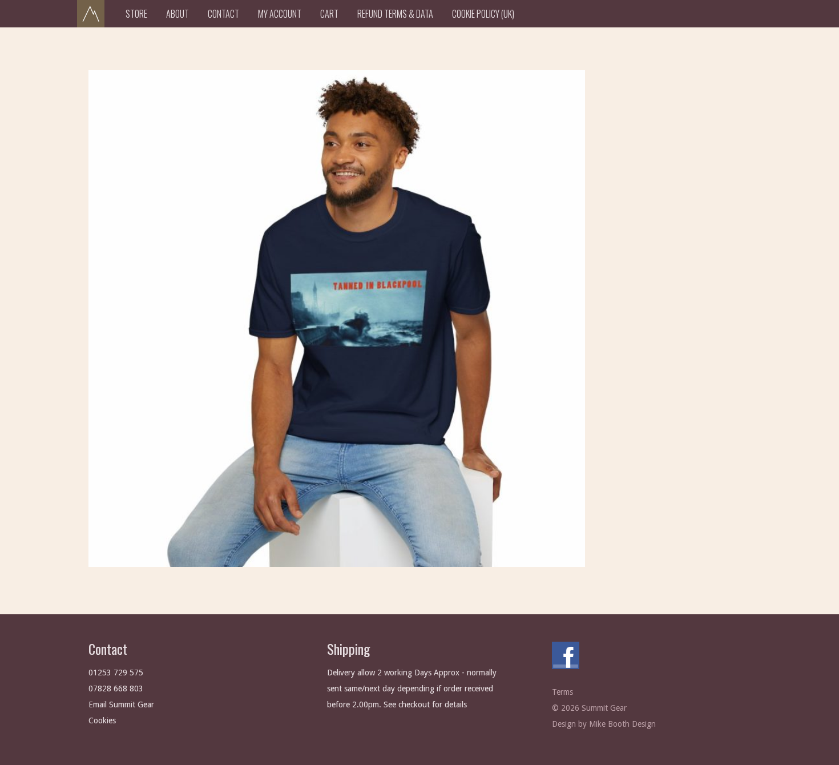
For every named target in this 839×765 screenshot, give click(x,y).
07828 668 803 (115, 688)
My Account (279, 14)
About (177, 14)
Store (136, 14)
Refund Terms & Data (395, 14)
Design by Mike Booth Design (604, 723)
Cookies (102, 720)
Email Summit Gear (121, 704)
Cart (329, 14)
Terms (562, 691)
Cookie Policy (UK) (483, 14)
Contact (223, 14)
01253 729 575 (115, 672)
